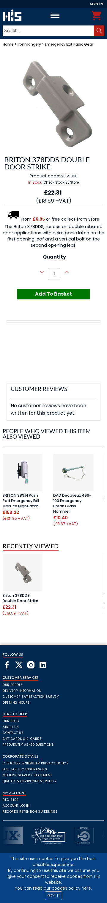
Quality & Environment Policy (29, 781)
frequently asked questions (28, 744)
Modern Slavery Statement (27, 775)
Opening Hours (16, 702)
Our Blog (11, 721)
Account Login (16, 805)
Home (8, 44)
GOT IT (53, 896)
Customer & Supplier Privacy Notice (35, 763)
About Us (11, 727)
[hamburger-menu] (55, 15)
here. (86, 888)
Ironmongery (29, 44)
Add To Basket (53, 294)
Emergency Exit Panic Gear (69, 44)
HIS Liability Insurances (25, 769)
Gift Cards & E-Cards (22, 739)
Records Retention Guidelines (30, 811)
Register (10, 800)
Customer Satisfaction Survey (31, 697)
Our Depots (13, 685)
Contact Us (13, 733)
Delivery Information (22, 691)
